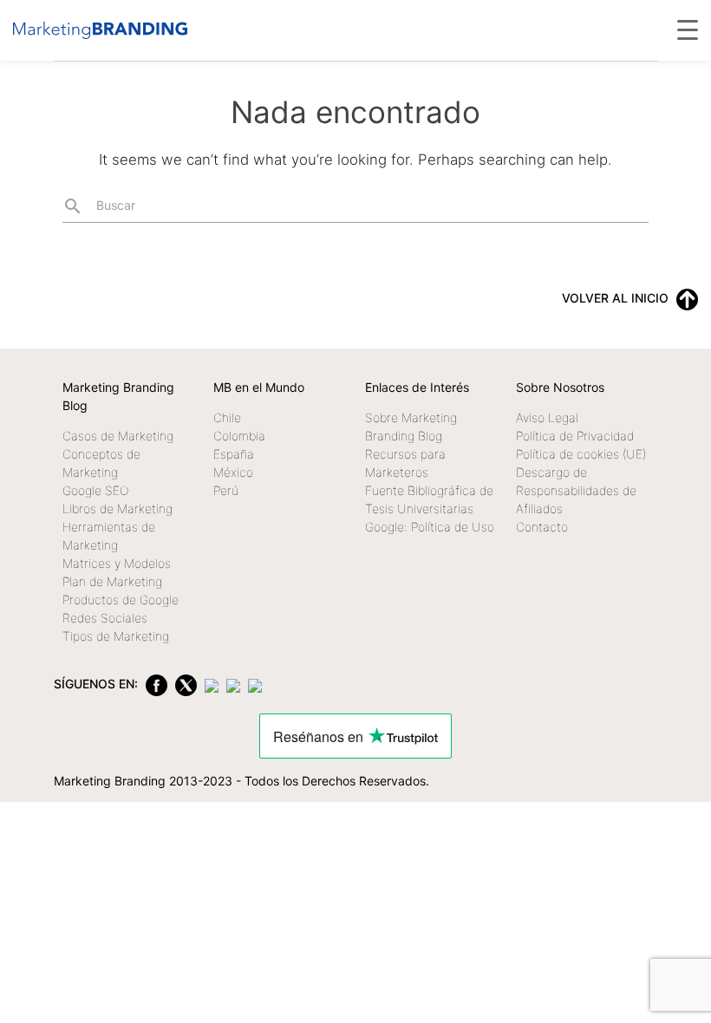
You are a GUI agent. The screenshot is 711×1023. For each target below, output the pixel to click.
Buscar (98, 206)
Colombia (239, 435)
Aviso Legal (547, 417)
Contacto (542, 526)
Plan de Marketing (112, 581)
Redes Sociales (104, 617)
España (233, 453)
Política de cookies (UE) (581, 453)
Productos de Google (120, 599)
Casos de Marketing (117, 435)
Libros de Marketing (117, 508)
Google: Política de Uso (429, 526)
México (233, 472)
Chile (227, 417)
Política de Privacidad (575, 435)
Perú (225, 490)
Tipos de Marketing (115, 636)
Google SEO (95, 490)
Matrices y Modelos (116, 563)
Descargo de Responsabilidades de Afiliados (576, 490)
